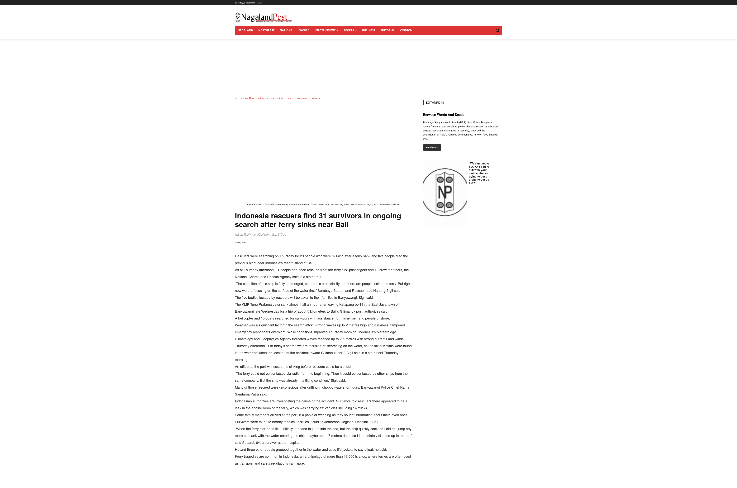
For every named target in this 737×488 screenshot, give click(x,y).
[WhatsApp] (279, 478)
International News (245, 98)
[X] (270, 478)
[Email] (297, 478)
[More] (315, 478)
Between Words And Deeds (443, 114)
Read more (432, 147)
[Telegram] (305, 478)
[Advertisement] (368, 67)
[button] (490, 30)
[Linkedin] (288, 478)
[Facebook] (261, 478)
